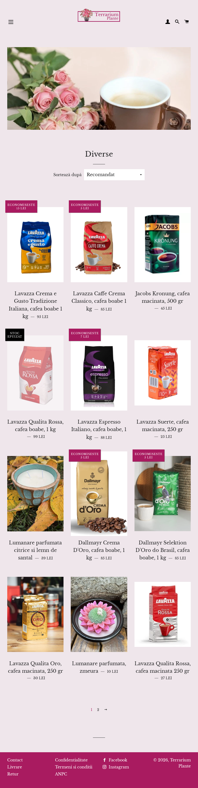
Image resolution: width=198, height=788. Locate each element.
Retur (13, 774)
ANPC (61, 774)
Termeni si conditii (73, 767)
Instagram (118, 767)
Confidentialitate (71, 760)
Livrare (14, 767)
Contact (15, 760)
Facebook (117, 760)
